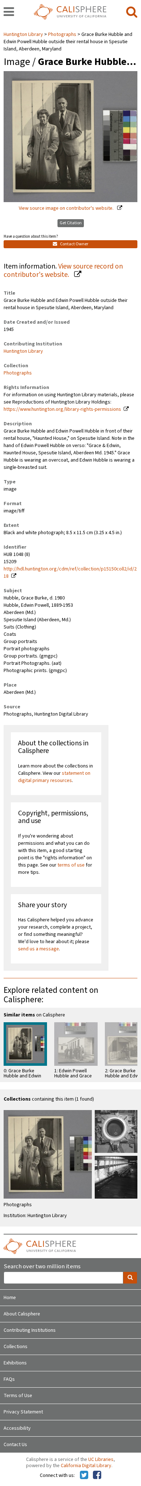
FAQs (9, 1379)
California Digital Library (86, 1465)
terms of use (71, 865)
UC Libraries (101, 1459)
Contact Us (15, 1444)
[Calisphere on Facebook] (97, 1475)
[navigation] (9, 12)
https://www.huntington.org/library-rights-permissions (62, 409)
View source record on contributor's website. (63, 270)
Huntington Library (24, 34)
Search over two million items (42, 1267)
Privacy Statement (23, 1412)
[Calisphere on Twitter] (84, 1475)
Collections (15, 1346)
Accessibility (17, 1428)
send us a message (38, 949)
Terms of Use (18, 1395)
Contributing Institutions (30, 1330)
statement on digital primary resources (54, 777)
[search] (131, 12)
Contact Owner (73, 244)
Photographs (62, 34)
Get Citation (71, 223)
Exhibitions (15, 1363)
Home (10, 1297)
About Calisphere (22, 1314)
